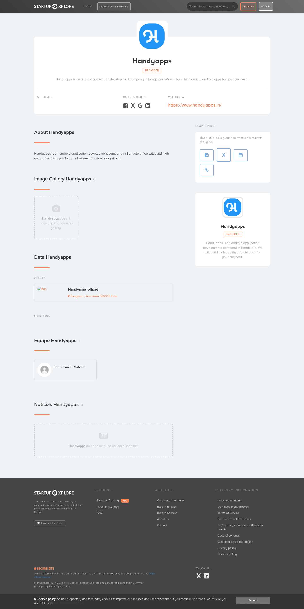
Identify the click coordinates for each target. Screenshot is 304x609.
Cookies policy (227, 554)
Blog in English (167, 506)
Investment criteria (230, 500)
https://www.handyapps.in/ (194, 105)
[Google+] (140, 106)
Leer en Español (51, 523)
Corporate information (171, 500)
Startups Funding (112, 500)
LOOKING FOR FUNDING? (114, 6)
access (265, 6)
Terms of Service (228, 512)
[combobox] (212, 6)
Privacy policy (227, 548)
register (248, 6)
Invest (88, 6)
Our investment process (233, 506)
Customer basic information (235, 541)
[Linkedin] (147, 106)
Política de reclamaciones (234, 519)
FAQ (99, 512)
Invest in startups (108, 506)
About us (163, 519)
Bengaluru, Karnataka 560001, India (93, 296)
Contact (162, 525)
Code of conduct (228, 535)
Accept (252, 600)
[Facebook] (125, 106)
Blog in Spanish (167, 512)
